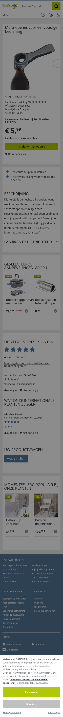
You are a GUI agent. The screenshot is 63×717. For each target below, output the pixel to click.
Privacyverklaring (12, 712)
